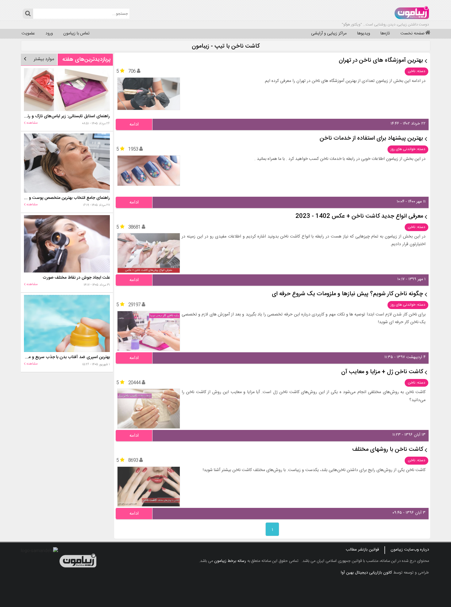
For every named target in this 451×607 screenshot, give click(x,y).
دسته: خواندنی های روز (408, 149)
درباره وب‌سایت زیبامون (410, 549)
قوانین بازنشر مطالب (362, 549)
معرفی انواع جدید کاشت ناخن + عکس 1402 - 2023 (359, 216)
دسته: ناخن (416, 71)
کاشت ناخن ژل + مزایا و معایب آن (382, 372)
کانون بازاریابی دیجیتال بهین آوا (366, 572)
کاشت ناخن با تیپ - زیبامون (226, 46)
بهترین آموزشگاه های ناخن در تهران (381, 60)
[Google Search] (27, 13)
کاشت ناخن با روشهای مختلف (387, 450)
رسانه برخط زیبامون (230, 561)
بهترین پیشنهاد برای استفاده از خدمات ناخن (371, 138)
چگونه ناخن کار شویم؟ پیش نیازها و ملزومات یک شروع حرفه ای (347, 294)
